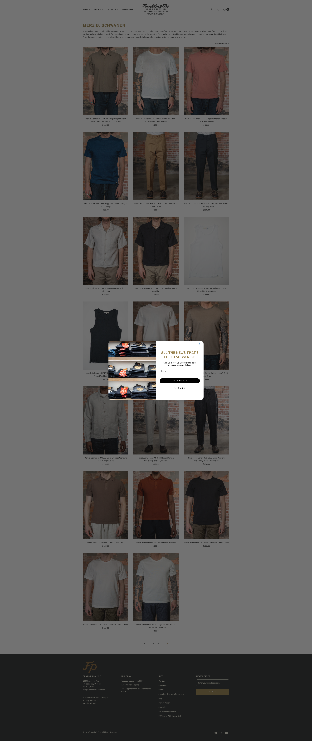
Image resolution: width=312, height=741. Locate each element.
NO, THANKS (180, 388)
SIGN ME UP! (179, 381)
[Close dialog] (200, 343)
